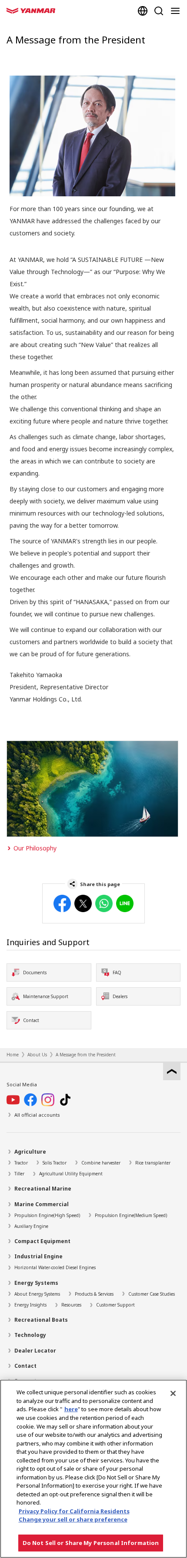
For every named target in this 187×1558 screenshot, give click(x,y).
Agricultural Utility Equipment (71, 1174)
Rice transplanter (152, 1163)
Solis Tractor (55, 1163)
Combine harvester (100, 1163)
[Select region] (142, 11)
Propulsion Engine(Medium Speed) (131, 1215)
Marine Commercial (41, 1204)
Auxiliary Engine (31, 1226)
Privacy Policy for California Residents (74, 1511)
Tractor (21, 1163)
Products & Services (94, 1294)
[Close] (173, 1393)
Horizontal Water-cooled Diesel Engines (55, 1267)
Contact (25, 1365)
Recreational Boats (41, 1319)
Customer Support (115, 1305)
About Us (37, 1055)
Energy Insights (30, 1305)
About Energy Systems (37, 1294)
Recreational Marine (42, 1188)
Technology (30, 1335)
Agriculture (30, 1151)
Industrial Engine (38, 1256)
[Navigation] (177, 11)
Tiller (19, 1174)
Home (13, 1055)
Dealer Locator (35, 1350)
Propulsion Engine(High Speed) (47, 1215)
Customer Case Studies (151, 1294)
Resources (71, 1305)
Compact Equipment (42, 1241)
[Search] (158, 11)
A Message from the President (86, 1055)
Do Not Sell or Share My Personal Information (91, 1543)
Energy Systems (36, 1283)
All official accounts (37, 1114)
